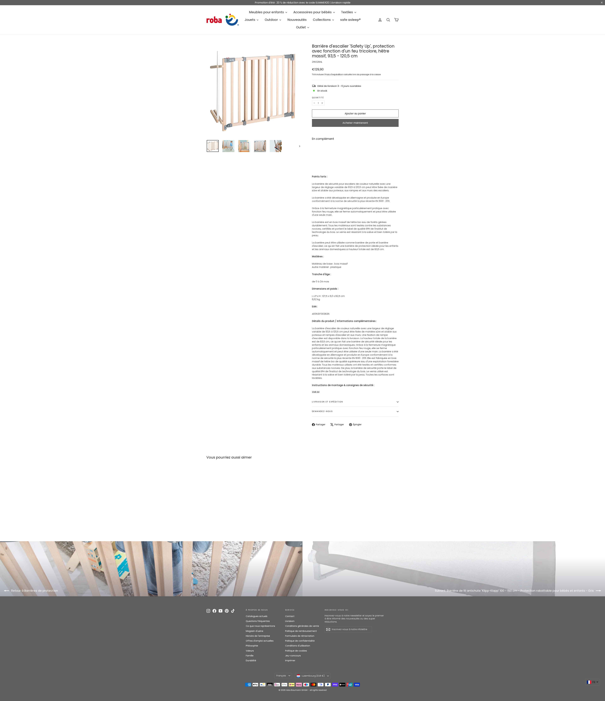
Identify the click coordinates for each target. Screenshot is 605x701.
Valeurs (250, 650)
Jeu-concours (293, 655)
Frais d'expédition (334, 74)
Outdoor (272, 19)
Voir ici (315, 391)
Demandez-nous (322, 411)
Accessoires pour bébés (312, 12)
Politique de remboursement (301, 631)
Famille (250, 655)
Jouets (250, 19)
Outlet (301, 27)
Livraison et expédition (327, 401)
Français (281, 675)
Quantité (318, 98)
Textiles (347, 12)
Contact (289, 616)
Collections (322, 19)
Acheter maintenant (355, 123)
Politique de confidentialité (300, 640)
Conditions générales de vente (302, 626)
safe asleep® (350, 19)
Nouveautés (297, 19)
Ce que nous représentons (260, 626)
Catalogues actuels (256, 616)
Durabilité (251, 660)
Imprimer (290, 660)
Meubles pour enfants (267, 12)
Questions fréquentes (258, 621)
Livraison (289, 621)
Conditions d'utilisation (297, 645)
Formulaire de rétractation (299, 636)
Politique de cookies (296, 650)
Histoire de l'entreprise (258, 636)
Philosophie (252, 645)
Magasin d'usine (254, 631)
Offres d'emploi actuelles (260, 640)
